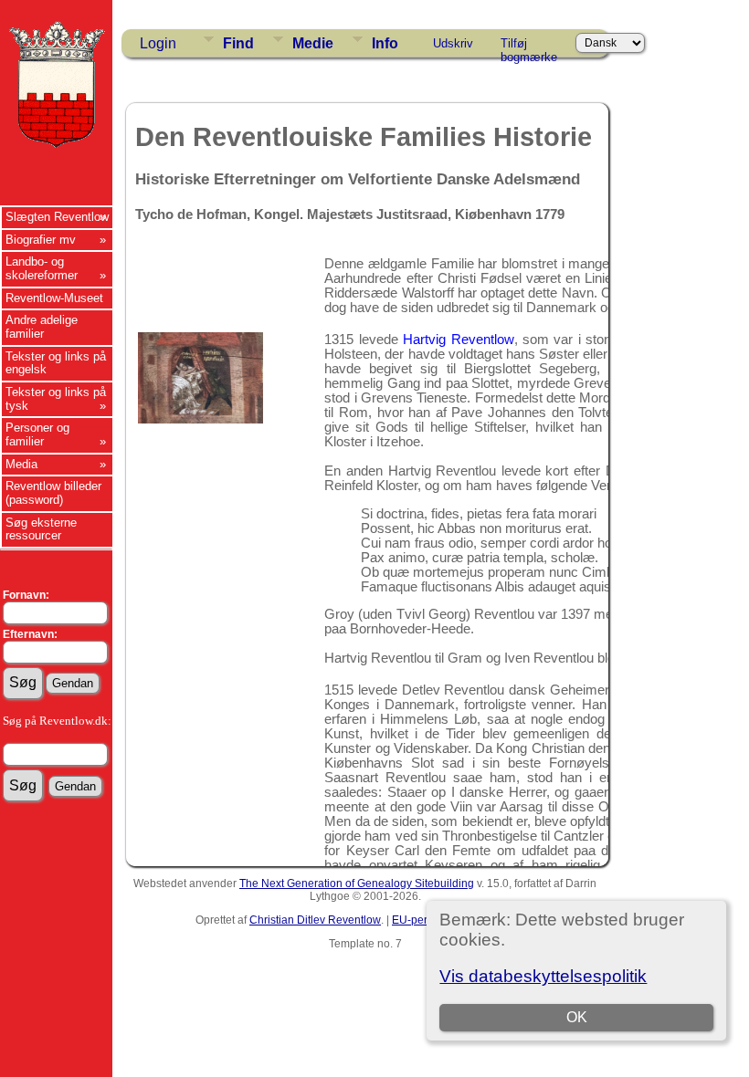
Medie (312, 43)
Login (158, 43)
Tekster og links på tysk (55, 399)
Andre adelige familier (41, 326)
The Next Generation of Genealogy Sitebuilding (356, 883)
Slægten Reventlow (57, 217)
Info (385, 43)
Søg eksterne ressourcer (41, 529)
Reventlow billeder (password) (53, 493)
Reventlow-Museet (54, 298)
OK (576, 1017)
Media (21, 464)
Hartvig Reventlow (458, 339)
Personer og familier (37, 434)
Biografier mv (40, 239)
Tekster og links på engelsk (55, 363)
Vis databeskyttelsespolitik (543, 976)
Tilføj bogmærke (529, 47)
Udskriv (453, 43)
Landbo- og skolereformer (41, 268)
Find (238, 43)
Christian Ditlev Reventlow (315, 920)
